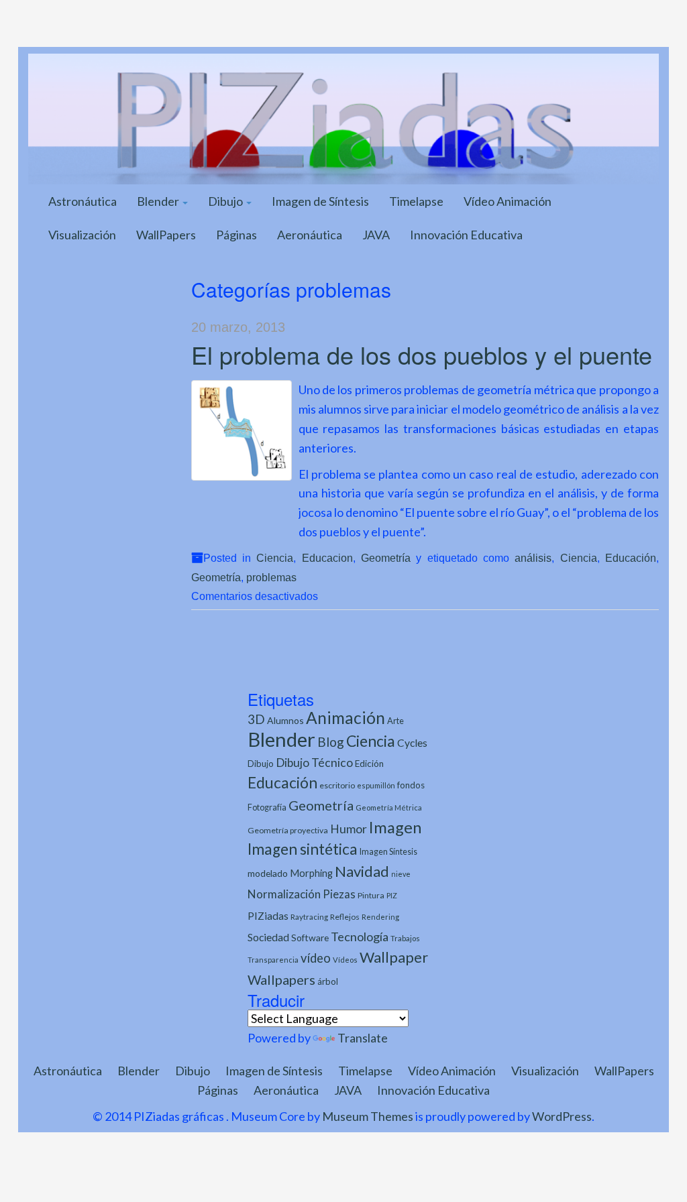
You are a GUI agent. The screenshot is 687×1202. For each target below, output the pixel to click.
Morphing (311, 873)
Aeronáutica (309, 234)
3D (256, 719)
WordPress (562, 1116)
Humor (348, 829)
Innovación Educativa (466, 234)
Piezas (339, 894)
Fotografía (267, 807)
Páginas (236, 234)
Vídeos (345, 959)
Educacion (327, 558)
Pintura (371, 895)
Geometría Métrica (389, 807)
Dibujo (226, 201)
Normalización (284, 894)
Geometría (386, 558)
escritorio (337, 785)
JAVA (376, 234)
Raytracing (309, 916)
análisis (533, 558)
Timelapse (416, 201)
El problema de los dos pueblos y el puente (421, 354)
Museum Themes (367, 1116)
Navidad (362, 871)
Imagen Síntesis (388, 852)
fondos (411, 785)
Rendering (380, 916)
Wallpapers (281, 979)
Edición (369, 763)
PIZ (391, 895)
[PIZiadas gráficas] (343, 117)
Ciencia (274, 558)
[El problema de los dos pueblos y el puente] (241, 430)
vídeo (316, 958)
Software (310, 937)
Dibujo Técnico (314, 763)
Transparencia (273, 959)
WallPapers (166, 234)
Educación (630, 558)
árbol (327, 981)
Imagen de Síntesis (320, 201)
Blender (159, 201)
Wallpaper (394, 957)
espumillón (376, 785)
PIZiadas (268, 916)
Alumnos (285, 720)
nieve (401, 873)
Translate (362, 1037)
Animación (345, 717)
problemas (271, 577)
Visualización (82, 234)
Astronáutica (82, 201)
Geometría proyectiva (288, 830)
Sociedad (268, 936)
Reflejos (345, 917)
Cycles (412, 743)
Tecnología (359, 936)
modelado (268, 873)
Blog (330, 741)
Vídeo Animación (507, 201)
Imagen (395, 827)
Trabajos (405, 938)
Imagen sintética (303, 849)
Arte (395, 720)
